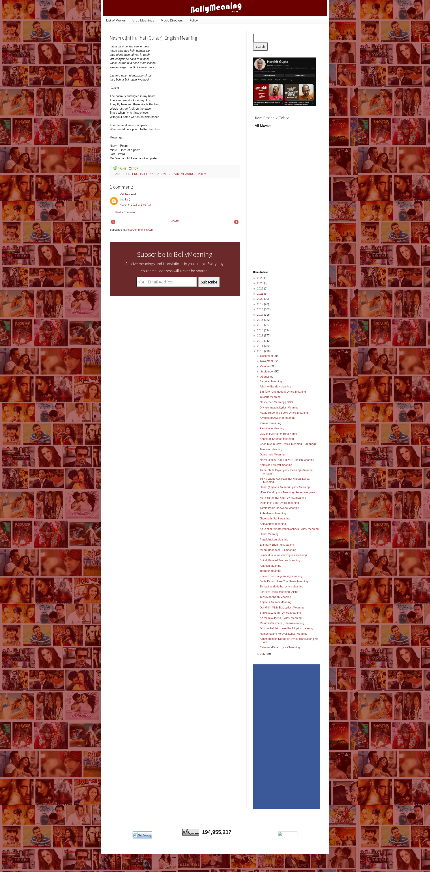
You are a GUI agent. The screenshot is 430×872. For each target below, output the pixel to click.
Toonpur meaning (270, 570)
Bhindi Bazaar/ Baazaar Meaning (280, 560)
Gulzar (173, 174)
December (267, 355)
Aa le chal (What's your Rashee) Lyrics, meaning (289, 529)
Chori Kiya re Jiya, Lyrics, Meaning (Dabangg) (288, 444)
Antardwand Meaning (273, 513)
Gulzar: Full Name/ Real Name (278, 433)
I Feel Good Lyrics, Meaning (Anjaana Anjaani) (288, 492)
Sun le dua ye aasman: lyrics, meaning (283, 555)
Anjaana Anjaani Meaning (275, 602)
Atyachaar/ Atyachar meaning (277, 417)
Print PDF (128, 168)
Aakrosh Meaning (270, 565)
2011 (260, 346)
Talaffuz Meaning (270, 397)
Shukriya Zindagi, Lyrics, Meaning (280, 612)
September (267, 371)
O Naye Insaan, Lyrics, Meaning (279, 407)
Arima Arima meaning (273, 523)
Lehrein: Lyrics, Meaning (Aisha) (279, 591)
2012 (260, 340)
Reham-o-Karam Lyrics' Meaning (280, 647)
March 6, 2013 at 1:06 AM (135, 204)
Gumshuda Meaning (272, 454)
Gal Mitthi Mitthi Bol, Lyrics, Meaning (282, 607)
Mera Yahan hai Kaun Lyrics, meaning (283, 497)
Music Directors (172, 20)
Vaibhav (125, 194)
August (264, 376)
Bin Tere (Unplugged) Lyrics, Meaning (283, 391)
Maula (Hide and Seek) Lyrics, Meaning (284, 412)
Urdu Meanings (143, 20)
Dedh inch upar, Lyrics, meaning (279, 502)
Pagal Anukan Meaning (274, 539)
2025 (260, 278)
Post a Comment (125, 212)
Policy (193, 20)
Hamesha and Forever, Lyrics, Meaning (283, 633)
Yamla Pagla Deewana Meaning (279, 508)
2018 (260, 309)
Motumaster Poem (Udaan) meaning (282, 623)
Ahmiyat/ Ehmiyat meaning (276, 465)
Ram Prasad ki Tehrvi (272, 117)
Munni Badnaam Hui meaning (278, 550)
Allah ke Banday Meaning (275, 386)
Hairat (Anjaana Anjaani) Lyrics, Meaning (285, 487)
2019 (260, 304)
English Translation (149, 174)
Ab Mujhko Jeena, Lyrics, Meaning (281, 618)
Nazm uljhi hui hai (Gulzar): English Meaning (287, 460)
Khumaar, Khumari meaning (277, 438)
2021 (260, 293)
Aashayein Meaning (272, 428)
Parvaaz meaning (270, 423)
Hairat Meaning (269, 534)
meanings (188, 174)
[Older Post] (236, 223)
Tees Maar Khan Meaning (275, 597)
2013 (260, 335)
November (267, 361)
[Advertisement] (206, 75)
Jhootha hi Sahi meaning (275, 518)
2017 (260, 314)
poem (202, 174)
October (265, 366)
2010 (260, 351)
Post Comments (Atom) (140, 229)
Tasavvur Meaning (271, 449)
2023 (260, 283)
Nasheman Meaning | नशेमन (276, 402)
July (263, 653)
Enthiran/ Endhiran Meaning (277, 544)
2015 (260, 325)
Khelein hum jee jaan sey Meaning (281, 576)
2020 (260, 298)
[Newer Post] (113, 223)
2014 (260, 330)
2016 (260, 319)
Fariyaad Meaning (271, 381)
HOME (175, 221)
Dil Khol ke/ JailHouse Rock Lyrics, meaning (287, 628)
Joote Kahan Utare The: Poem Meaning (284, 581)
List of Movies (116, 20)
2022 (260, 288)
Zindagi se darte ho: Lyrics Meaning (281, 586)
